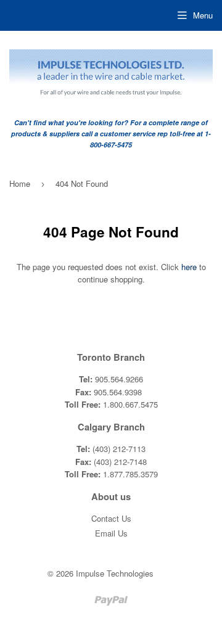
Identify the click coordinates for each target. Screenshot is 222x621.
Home (19, 183)
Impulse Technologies (115, 573)
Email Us (111, 533)
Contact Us (111, 518)
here (189, 267)
